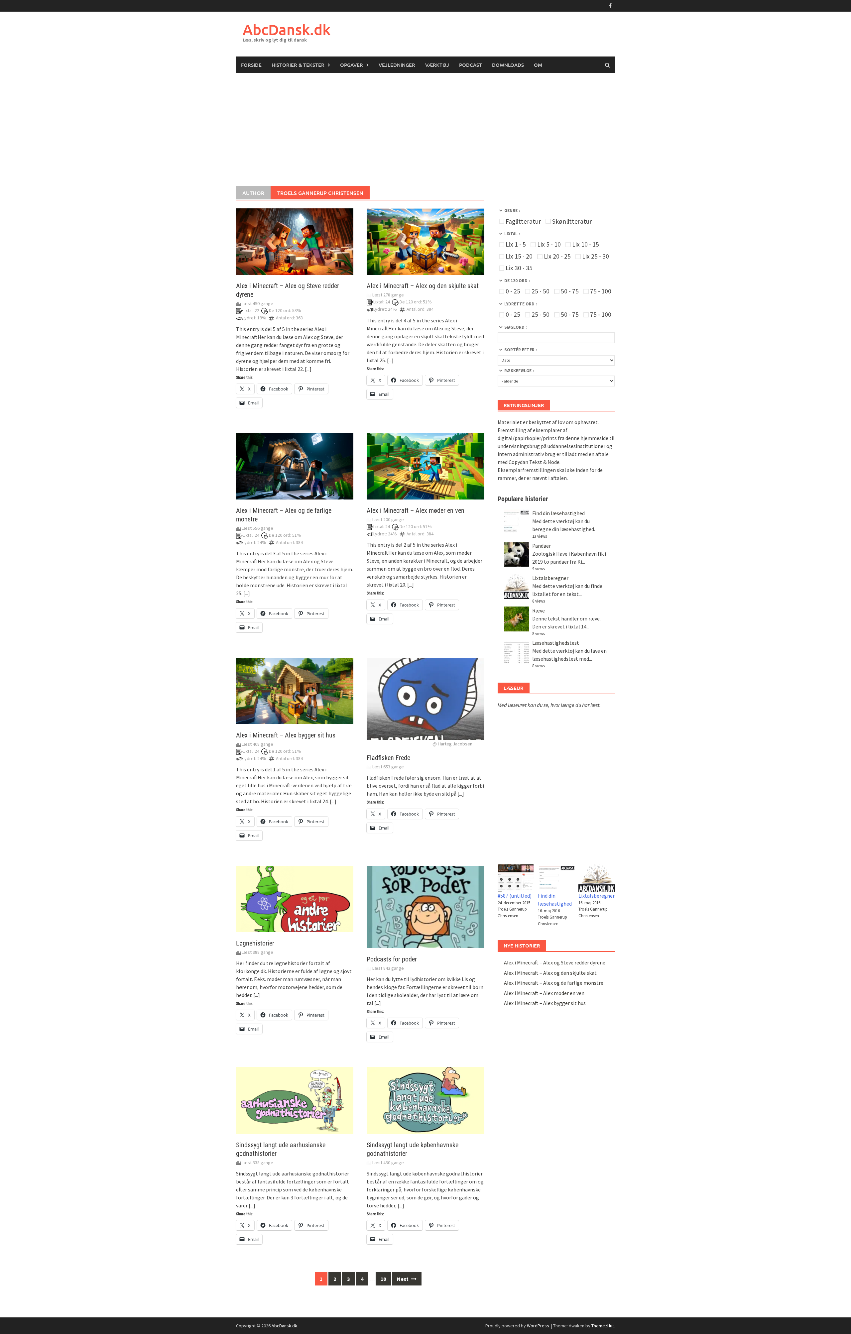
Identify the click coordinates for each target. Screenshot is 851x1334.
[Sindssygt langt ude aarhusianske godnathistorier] (294, 1100)
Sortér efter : (520, 350)
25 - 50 (540, 291)
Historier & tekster (298, 64)
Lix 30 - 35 (519, 268)
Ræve (538, 610)
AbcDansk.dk (286, 29)
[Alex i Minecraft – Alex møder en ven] (425, 465)
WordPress (538, 1326)
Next (403, 1279)
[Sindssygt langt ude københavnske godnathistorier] (425, 1100)
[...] (308, 369)
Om (538, 64)
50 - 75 (570, 291)
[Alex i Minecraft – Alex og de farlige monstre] (294, 465)
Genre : (512, 210)
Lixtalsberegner (550, 578)
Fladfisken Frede (388, 758)
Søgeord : (515, 327)
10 (383, 1279)
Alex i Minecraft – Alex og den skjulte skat (423, 286)
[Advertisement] (425, 122)
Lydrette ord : (520, 304)
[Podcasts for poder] (425, 906)
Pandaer (541, 545)
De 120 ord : (517, 280)
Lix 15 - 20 (519, 256)
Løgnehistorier (255, 943)
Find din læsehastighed (558, 513)
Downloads (508, 64)
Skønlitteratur (572, 221)
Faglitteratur (523, 221)
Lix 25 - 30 (595, 256)
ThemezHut (602, 1326)
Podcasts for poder (392, 959)
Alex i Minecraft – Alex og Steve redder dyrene (554, 985)
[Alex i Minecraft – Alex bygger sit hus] (294, 690)
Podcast (470, 64)
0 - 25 (513, 291)
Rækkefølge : (519, 371)
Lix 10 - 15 (585, 244)
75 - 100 (600, 291)
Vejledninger (397, 64)
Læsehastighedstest (555, 642)
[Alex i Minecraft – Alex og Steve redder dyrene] (294, 241)
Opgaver (351, 64)
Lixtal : (512, 234)
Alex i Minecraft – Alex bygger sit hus (285, 735)
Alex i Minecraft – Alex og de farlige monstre (553, 1005)
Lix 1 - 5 (516, 244)
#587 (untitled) (515, 918)
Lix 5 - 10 (549, 244)
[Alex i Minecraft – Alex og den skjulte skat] (425, 241)
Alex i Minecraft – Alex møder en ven (415, 510)
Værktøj (437, 64)
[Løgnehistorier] (294, 898)
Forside (251, 64)
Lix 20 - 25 (557, 256)
